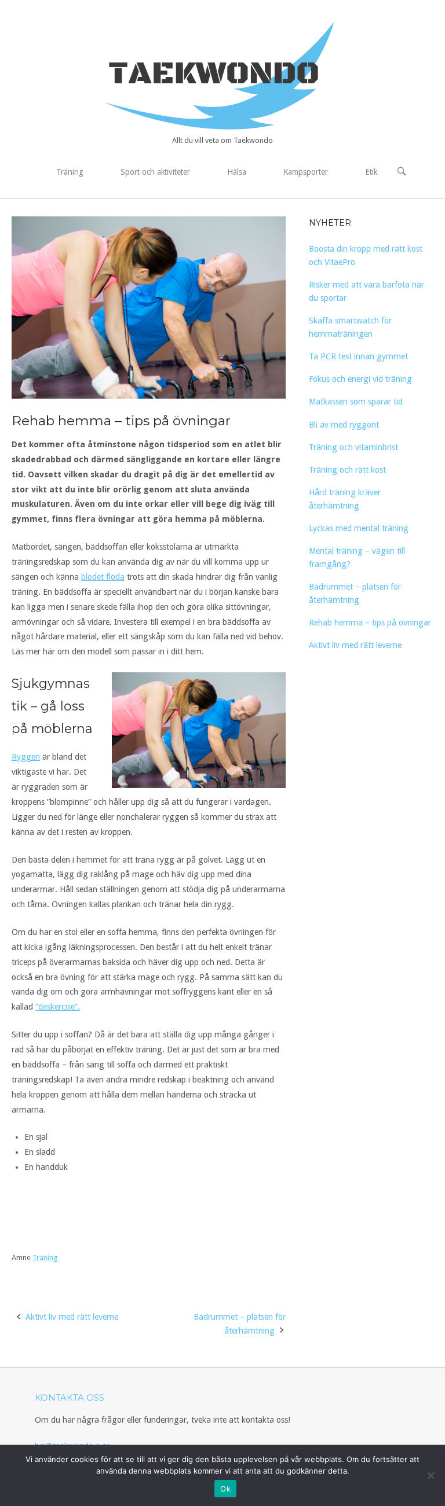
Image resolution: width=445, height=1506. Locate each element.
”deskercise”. (57, 1006)
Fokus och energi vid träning (360, 379)
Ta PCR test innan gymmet (358, 356)
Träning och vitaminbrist (353, 447)
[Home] (222, 74)
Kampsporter (305, 171)
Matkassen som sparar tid (356, 401)
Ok (225, 1488)
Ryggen (26, 756)
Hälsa (236, 171)
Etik (371, 171)
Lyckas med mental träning (358, 528)
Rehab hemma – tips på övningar (370, 622)
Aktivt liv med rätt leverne (71, 1316)
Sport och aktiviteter (155, 171)
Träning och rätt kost (347, 469)
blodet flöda (103, 576)
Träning (69, 171)
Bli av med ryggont (344, 424)
